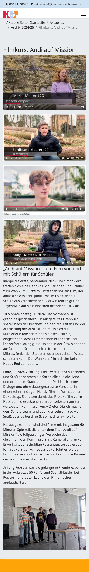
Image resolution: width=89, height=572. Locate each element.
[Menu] (83, 14)
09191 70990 (19, 4)
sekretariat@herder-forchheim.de (57, 4)
